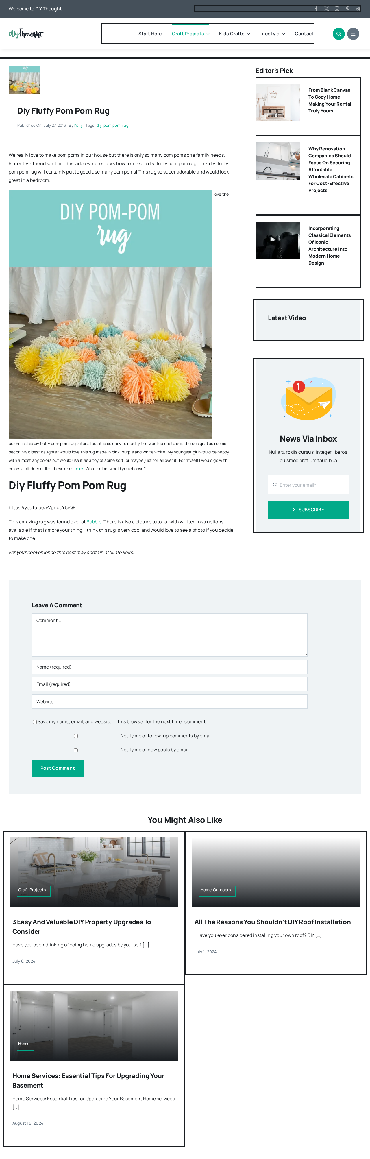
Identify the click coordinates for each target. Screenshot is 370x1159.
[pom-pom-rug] (24, 68)
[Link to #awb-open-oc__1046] (339, 34)
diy (99, 125)
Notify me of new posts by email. (155, 749)
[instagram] (337, 8)
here (79, 468)
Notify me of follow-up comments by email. (167, 735)
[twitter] (326, 8)
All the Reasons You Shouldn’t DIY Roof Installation (273, 922)
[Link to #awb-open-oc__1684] (353, 34)
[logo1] (26, 30)
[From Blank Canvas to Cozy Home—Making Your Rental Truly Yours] (278, 87)
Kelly (78, 125)
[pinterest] (347, 8)
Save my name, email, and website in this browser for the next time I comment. (122, 721)
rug (125, 125)
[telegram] (358, 8)
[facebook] (316, 8)
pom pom (112, 125)
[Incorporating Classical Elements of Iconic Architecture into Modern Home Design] (278, 226)
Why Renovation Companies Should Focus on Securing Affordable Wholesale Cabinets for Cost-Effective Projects (331, 169)
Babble (93, 521)
